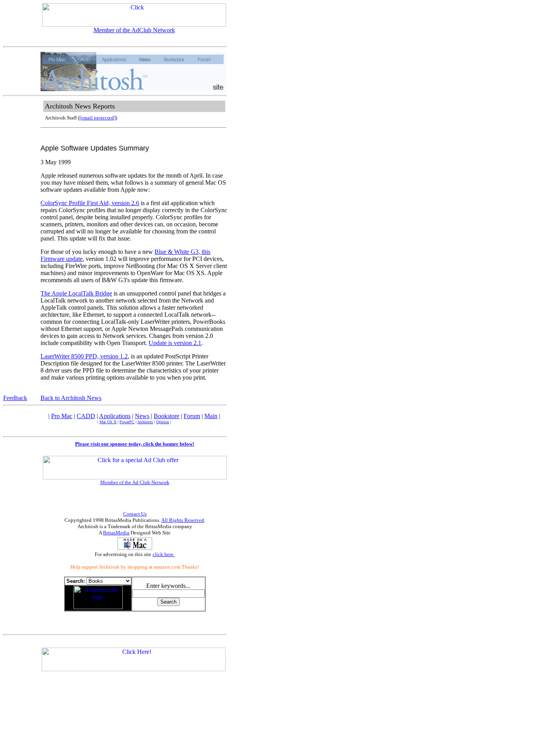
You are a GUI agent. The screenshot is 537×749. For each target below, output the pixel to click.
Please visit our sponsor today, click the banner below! (134, 444)
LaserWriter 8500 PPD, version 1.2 (84, 356)
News (142, 416)
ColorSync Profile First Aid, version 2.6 (89, 203)
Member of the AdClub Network (134, 30)
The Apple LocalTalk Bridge (76, 293)
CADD (86, 416)
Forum (192, 416)
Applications (115, 416)
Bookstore (166, 416)
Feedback (15, 398)
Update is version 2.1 (175, 343)
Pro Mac (61, 416)
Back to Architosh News (70, 398)
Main (210, 416)
